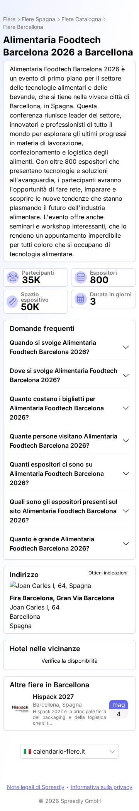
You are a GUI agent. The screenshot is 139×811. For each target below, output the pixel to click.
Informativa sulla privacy (101, 787)
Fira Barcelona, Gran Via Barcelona (62, 598)
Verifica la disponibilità (69, 660)
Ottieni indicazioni (107, 573)
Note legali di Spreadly (35, 787)
